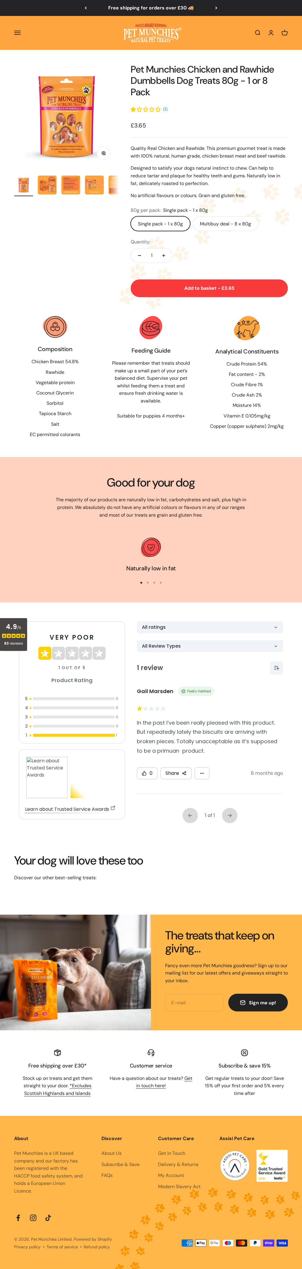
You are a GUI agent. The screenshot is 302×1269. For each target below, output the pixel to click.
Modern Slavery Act (179, 1186)
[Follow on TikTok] (48, 1218)
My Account (171, 1175)
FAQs (107, 1175)
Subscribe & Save (120, 1164)
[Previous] (86, 8)
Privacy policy (27, 1247)
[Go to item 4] (94, 186)
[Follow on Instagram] (33, 1218)
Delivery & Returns (178, 1164)
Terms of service (62, 1247)
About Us (111, 1153)
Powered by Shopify (93, 1239)
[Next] (216, 8)
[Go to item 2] (47, 186)
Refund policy (97, 1247)
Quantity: (140, 242)
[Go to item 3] (70, 186)
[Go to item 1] (23, 186)
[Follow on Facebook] (18, 1218)
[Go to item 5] (118, 186)
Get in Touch (171, 1153)
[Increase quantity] (163, 255)
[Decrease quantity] (139, 255)
